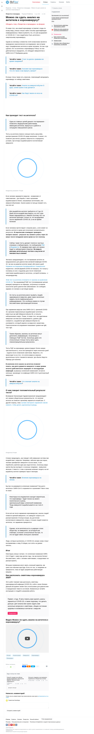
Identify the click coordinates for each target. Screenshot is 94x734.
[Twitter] (33, 666)
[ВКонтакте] (24, 666)
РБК (43, 245)
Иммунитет (26, 655)
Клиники (61, 2)
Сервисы (53, 2)
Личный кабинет (34, 719)
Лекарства (26, 719)
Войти (68, 2)
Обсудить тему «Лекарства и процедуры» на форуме (25, 24)
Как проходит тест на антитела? (60, 15)
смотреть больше (12, 687)
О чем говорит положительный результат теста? (60, 18)
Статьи (45, 2)
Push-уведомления (47, 719)
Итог (53, 21)
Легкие (8, 655)
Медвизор (8, 8)
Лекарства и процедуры (23, 8)
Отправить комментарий (13, 710)
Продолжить (12, 613)
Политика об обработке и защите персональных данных (45, 722)
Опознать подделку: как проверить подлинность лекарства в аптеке (37, 678)
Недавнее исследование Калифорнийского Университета (25, 266)
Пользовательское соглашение (20, 722)
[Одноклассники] (29, 666)
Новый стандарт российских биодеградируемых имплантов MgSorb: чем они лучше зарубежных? (15, 679)
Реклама (8, 722)
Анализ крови (16, 655)
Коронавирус (36, 2)
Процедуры (10, 658)
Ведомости (15, 247)
